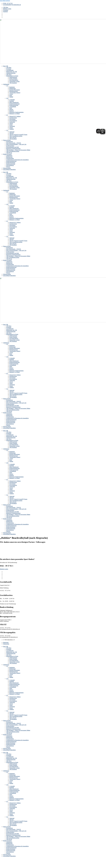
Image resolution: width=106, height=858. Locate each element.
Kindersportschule (13, 105)
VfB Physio (9, 152)
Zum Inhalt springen (5, 0)
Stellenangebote (13, 77)
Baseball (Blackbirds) (14, 89)
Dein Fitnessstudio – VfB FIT (13, 143)
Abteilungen (6, 84)
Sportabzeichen (13, 117)
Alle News (8, 74)
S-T (7, 115)
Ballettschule (12, 88)
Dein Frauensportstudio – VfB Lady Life (16, 144)
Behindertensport (13, 91)
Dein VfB (5, 66)
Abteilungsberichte (10, 73)
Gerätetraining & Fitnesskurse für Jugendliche (17, 159)
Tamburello (12, 122)
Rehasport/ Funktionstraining (16, 112)
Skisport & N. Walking (15, 116)
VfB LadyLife (12, 137)
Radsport (11, 110)
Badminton (12, 87)
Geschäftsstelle (10, 70)
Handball (11, 101)
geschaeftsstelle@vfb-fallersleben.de (9, 592)
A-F (7, 85)
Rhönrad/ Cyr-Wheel (14, 113)
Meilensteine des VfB (11, 71)
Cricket (11, 94)
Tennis (11, 124)
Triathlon (11, 129)
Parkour (11, 109)
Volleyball (11, 131)
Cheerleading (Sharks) (14, 92)
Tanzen (11, 123)
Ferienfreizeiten (10, 158)
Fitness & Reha (7, 140)
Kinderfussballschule (14, 103)
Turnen (11, 127)
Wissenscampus (7, 168)
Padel (10, 108)
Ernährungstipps (10, 145)
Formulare (8, 69)
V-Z (7, 130)
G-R (7, 98)
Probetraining (9, 141)
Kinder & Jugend (7, 154)
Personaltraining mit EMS (12, 147)
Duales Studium (13, 78)
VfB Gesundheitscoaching (15, 136)
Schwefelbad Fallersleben (9, 169)
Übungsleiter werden (14, 81)
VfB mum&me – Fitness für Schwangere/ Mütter (18, 150)
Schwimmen (12, 119)
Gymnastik (12, 99)
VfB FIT (11, 133)
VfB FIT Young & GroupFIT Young (18, 134)
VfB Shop (8, 67)
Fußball (11, 96)
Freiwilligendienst (13, 80)
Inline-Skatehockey (14, 102)
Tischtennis (12, 126)
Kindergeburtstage (10, 162)
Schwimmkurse (13, 120)
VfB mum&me (13, 138)
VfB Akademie (13, 82)
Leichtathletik (12, 106)
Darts (10, 95)
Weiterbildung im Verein (12, 76)
